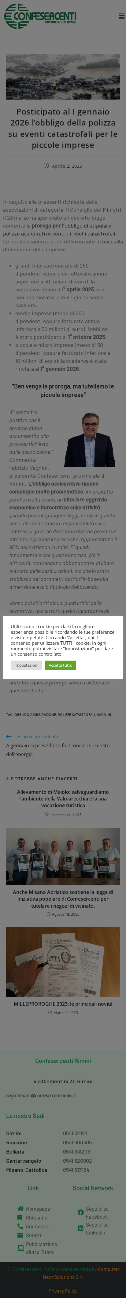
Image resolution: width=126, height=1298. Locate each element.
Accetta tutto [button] (60, 665)
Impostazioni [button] (26, 665)
